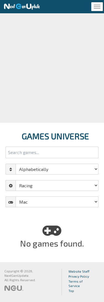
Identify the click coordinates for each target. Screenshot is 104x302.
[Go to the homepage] (22, 6)
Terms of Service (76, 283)
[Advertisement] (52, 68)
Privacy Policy (79, 276)
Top (71, 291)
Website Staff (79, 271)
